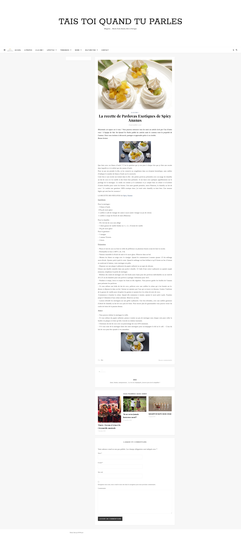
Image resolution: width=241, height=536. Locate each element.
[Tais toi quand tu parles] (10, 50)
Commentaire (102, 488)
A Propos (28, 50)
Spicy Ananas (127, 195)
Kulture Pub (90, 50)
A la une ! (39, 50)
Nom (100, 453)
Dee (102, 360)
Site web (100, 472)
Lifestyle (51, 50)
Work (77, 50)
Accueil (18, 50)
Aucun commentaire (165, 360)
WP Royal (80, 532)
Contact (105, 50)
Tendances (64, 50)
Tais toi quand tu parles (120, 21)
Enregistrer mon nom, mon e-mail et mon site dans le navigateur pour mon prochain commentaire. (127, 484)
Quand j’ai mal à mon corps (160, 414)
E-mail (100, 462)
